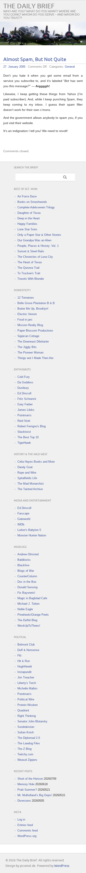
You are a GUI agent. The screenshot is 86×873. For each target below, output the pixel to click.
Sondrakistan (25, 727)
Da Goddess (25, 382)
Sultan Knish (25, 732)
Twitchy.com (25, 754)
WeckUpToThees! (28, 625)
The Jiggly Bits (27, 347)
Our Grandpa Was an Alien (34, 240)
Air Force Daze (27, 196)
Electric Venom (27, 314)
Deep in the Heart (28, 218)
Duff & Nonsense (28, 650)
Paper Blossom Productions (35, 330)
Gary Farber (25, 404)
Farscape (23, 513)
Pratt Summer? (27, 789)
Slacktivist (24, 431)
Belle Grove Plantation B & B (36, 303)
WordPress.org (26, 836)
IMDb (20, 524)
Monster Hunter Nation (31, 535)
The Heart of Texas (29, 262)
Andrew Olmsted (28, 554)
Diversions (24, 800)
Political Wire (25, 699)
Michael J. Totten (28, 603)
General (70, 66)
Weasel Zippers (27, 759)
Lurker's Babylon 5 (29, 530)
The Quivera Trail (28, 267)
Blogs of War (25, 570)
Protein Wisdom (27, 705)
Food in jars (24, 319)
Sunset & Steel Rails (30, 251)
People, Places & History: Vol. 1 (38, 245)
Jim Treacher (25, 677)
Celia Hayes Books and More (36, 461)
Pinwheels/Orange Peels (33, 614)
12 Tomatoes (25, 297)
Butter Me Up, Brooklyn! (32, 308)
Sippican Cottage (28, 336)
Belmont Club (26, 644)
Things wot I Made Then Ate (35, 358)
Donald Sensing (27, 587)
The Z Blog (24, 748)
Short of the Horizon (30, 778)
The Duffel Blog (27, 620)
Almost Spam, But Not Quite (34, 59)
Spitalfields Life (27, 478)
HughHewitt (24, 666)
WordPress (61, 866)
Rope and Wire (26, 472)
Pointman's (24, 415)
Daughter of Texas (29, 213)
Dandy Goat (25, 467)
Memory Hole (25, 784)
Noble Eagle (25, 609)
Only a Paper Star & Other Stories (39, 234)
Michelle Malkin (27, 688)
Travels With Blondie (30, 278)
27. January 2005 (14, 66)
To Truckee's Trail (28, 273)
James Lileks (25, 409)
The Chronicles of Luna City (35, 256)
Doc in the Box (26, 581)
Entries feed (25, 825)
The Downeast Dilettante (33, 341)
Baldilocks (24, 559)
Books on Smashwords (32, 202)
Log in (21, 819)
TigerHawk (24, 442)
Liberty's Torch (26, 683)
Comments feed (27, 830)
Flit (19, 655)
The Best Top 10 (28, 437)
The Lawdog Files (28, 743)
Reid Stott (23, 420)
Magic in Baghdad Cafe (32, 598)
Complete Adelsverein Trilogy (36, 207)
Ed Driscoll (24, 393)
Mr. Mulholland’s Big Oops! (34, 795)
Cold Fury (23, 377)
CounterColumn (27, 576)
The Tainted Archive (30, 489)
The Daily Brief (28, 6)
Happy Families (27, 223)
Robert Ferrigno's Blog (31, 426)
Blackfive (23, 565)
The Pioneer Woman (30, 352)
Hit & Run (23, 661)
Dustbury (23, 388)
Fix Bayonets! (26, 592)
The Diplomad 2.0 (28, 738)
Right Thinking (26, 716)
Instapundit (24, 672)
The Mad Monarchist (30, 483)
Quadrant (23, 710)
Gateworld (23, 519)
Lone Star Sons (27, 229)
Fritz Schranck (26, 398)
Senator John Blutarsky (32, 721)
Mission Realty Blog (30, 325)
